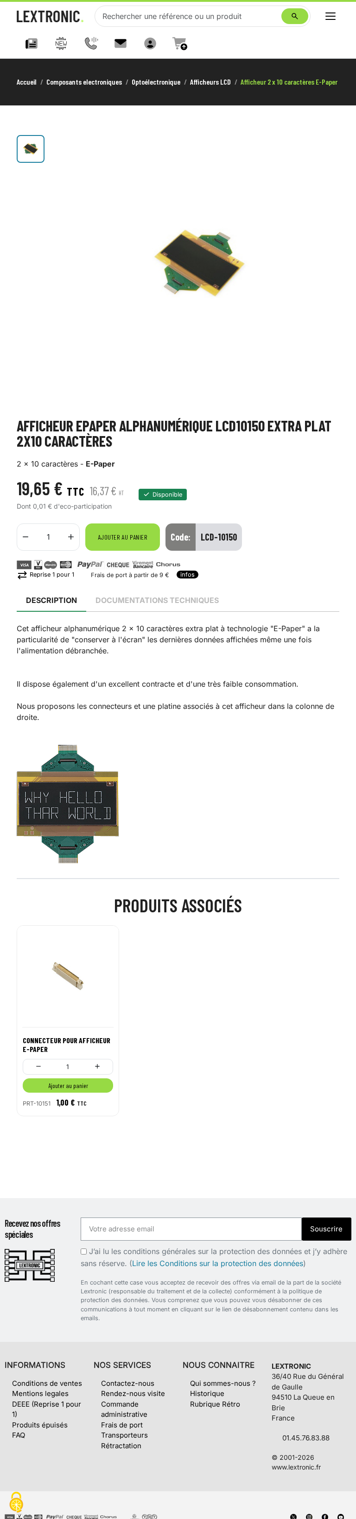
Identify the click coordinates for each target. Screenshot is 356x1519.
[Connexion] (150, 43)
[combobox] (190, 16)
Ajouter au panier (122, 537)
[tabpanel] (178, 743)
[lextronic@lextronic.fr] (120, 43)
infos (187, 574)
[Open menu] (330, 16)
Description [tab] (51, 600)
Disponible (167, 494)
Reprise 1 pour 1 (45, 574)
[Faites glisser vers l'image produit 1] (30, 149)
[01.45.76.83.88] (91, 43)
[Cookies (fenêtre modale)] (16, 1503)
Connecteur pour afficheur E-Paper (66, 1044)
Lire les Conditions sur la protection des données (217, 1263)
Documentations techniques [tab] (157, 600)
